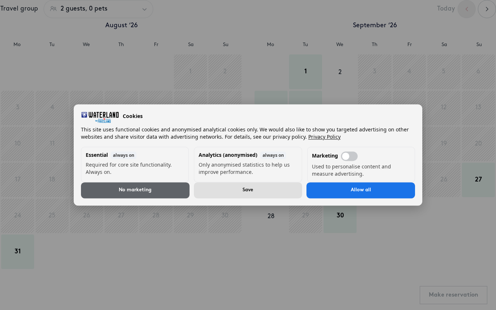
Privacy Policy (324, 137)
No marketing (135, 190)
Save (248, 190)
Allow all (361, 190)
